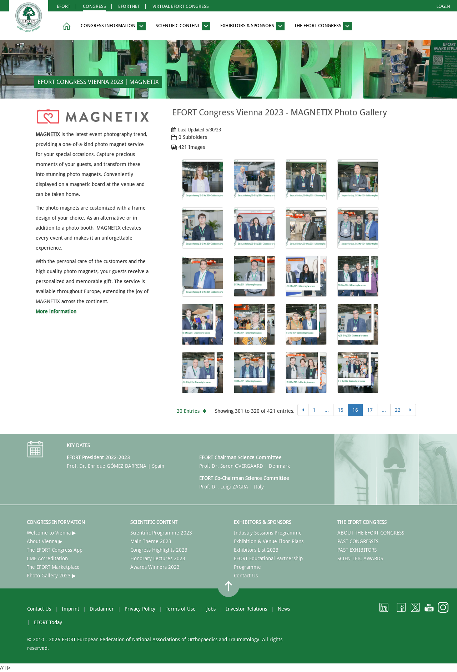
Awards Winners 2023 (155, 567)
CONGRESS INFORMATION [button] (108, 26)
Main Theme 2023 (150, 541)
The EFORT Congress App (54, 550)
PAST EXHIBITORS (357, 550)
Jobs (211, 609)
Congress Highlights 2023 (158, 550)
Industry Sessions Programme (268, 533)
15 (340, 410)
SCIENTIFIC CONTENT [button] (178, 26)
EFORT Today (48, 622)
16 (355, 410)
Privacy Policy (140, 609)
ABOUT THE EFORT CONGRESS (370, 533)
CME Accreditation (47, 558)
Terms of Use (181, 609)
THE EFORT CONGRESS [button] (318, 26)
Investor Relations (246, 609)
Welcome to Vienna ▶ (51, 533)
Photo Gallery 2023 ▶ (51, 575)
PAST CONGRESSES (357, 541)
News (284, 609)
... (327, 410)
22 (398, 410)
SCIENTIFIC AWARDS (360, 558)
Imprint (70, 609)
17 (370, 410)
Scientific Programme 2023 (161, 533)
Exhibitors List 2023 (256, 550)
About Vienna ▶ (44, 541)
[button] (65, 26)
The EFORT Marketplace (53, 567)
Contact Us (246, 575)
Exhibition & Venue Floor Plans (268, 541)
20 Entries (188, 411)
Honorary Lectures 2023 (157, 558)
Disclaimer (102, 609)
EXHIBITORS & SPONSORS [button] (247, 26)
